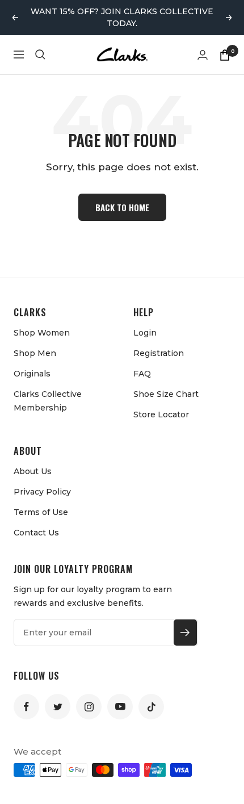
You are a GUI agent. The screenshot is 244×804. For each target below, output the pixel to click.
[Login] (202, 55)
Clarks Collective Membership (48, 401)
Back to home (122, 207)
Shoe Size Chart (166, 394)
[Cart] (224, 54)
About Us (33, 471)
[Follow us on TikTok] (151, 706)
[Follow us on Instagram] (89, 706)
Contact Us (36, 532)
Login (145, 333)
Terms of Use (41, 512)
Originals (32, 373)
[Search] (40, 54)
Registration (158, 353)
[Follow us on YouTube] (120, 706)
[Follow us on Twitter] (57, 706)
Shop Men (35, 353)
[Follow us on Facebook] (26, 706)
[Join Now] (185, 632)
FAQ (142, 373)
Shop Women (42, 333)
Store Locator (161, 414)
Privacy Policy (42, 492)
